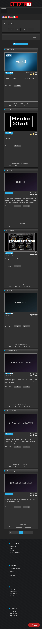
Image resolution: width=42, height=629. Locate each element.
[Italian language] (14, 17)
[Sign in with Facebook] (11, 29)
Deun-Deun (35, 192)
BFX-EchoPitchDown (12, 411)
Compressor (10, 230)
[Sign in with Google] (31, 29)
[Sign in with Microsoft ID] (18, 29)
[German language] (11, 17)
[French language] (9, 17)
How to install (28, 105)
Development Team (32, 72)
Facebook (14, 611)
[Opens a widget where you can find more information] (34, 625)
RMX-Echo (9, 290)
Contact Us (13, 591)
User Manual (14, 570)
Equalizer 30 (10, 50)
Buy (11, 548)
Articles (12, 573)
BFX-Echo (9, 170)
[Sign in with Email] (11, 23)
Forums (12, 575)
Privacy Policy (14, 593)
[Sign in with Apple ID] (24, 29)
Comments (19, 105)
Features (12, 550)
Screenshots (14, 554)
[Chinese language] (17, 17)
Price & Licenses (15, 552)
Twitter (14, 617)
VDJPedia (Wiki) (15, 572)
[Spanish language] (6, 17)
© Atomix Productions (21, 627)
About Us (13, 589)
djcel (36, 132)
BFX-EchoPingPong (12, 471)
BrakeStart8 (9, 110)
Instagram (15, 615)
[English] (3, 17)
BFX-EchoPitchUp (11, 350)
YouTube (14, 613)
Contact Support (15, 568)
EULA (12, 595)
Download (13, 546)
